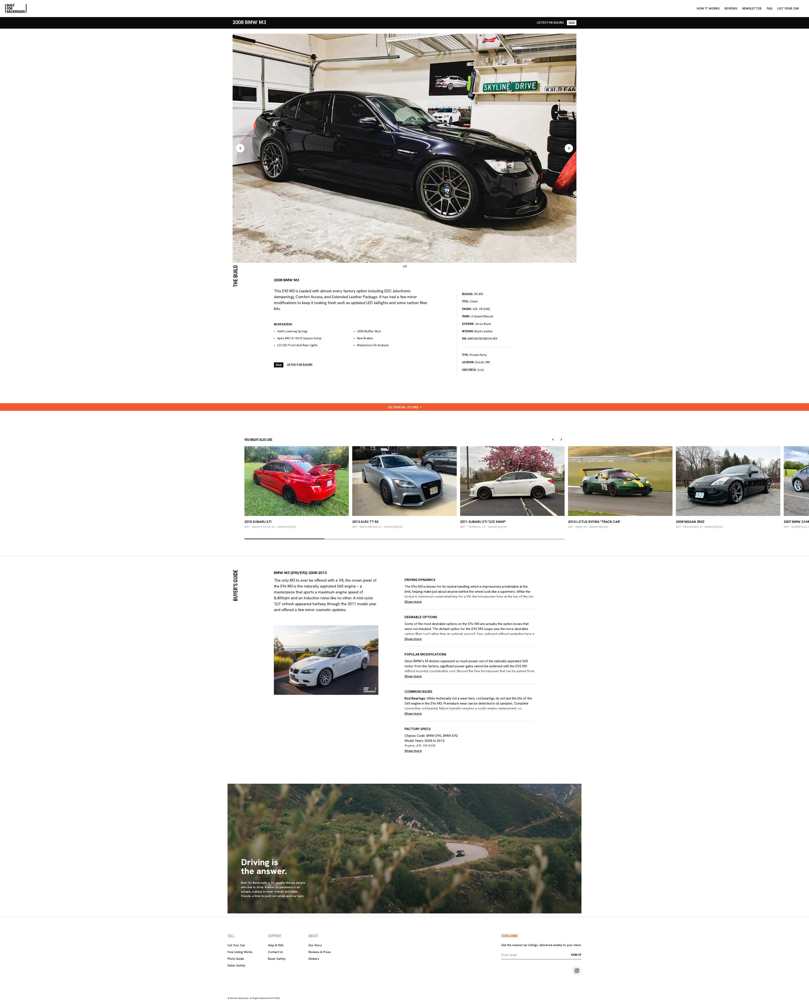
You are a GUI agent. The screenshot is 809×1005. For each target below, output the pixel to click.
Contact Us (275, 952)
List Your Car (236, 945)
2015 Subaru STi (258, 521)
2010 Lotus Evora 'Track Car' (594, 521)
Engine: (467, 309)
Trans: (466, 316)
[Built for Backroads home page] (16, 8)
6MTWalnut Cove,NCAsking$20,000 (270, 527)
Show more (413, 601)
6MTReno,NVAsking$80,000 (588, 527)
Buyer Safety (276, 959)
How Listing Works (240, 952)
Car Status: (469, 369)
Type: (465, 354)
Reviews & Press (319, 952)
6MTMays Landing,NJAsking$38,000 (377, 527)
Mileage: (467, 294)
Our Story (315, 945)
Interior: (468, 331)
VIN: (464, 338)
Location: (468, 362)
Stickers (313, 959)
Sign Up (576, 955)
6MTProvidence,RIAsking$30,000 (699, 527)
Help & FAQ (275, 945)
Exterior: (468, 324)
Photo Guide (236, 959)
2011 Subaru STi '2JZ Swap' (483, 521)
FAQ (769, 8)
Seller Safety (236, 965)
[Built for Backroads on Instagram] (576, 970)
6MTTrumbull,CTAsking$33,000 (483, 527)
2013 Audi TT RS (365, 521)
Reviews (731, 8)
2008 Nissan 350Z (690, 521)
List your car (788, 8)
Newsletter (752, 8)
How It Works (708, 8)
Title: (465, 301)
